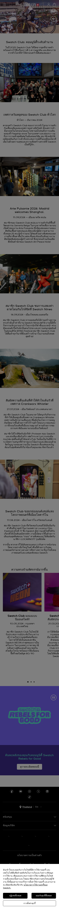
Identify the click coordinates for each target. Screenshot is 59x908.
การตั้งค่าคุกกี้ (29, 903)
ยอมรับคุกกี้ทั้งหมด (44, 896)
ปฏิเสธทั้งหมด (15, 896)
